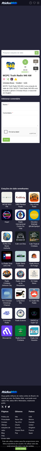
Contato (4, 422)
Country (18, 427)
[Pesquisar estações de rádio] (37, 53)
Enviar (6, 139)
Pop (16, 433)
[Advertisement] (20, 27)
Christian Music (8, 83)
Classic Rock (19, 430)
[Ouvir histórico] (30, 2)
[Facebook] (6, 406)
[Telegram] (9, 406)
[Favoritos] (34, 2)
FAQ (3, 436)
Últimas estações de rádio (5, 427)
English (19, 83)
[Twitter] (3, 406)
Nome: (6, 105)
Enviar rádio (5, 438)
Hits (16, 417)
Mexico (31, 419)
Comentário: (8, 113)
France (31, 430)
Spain (31, 433)
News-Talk (18, 419)
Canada (31, 422)
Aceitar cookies (21, 448)
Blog (3, 433)
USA (25, 83)
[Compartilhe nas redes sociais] (12, 79)
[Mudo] (25, 67)
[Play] (25, 62)
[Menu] (38, 2)
